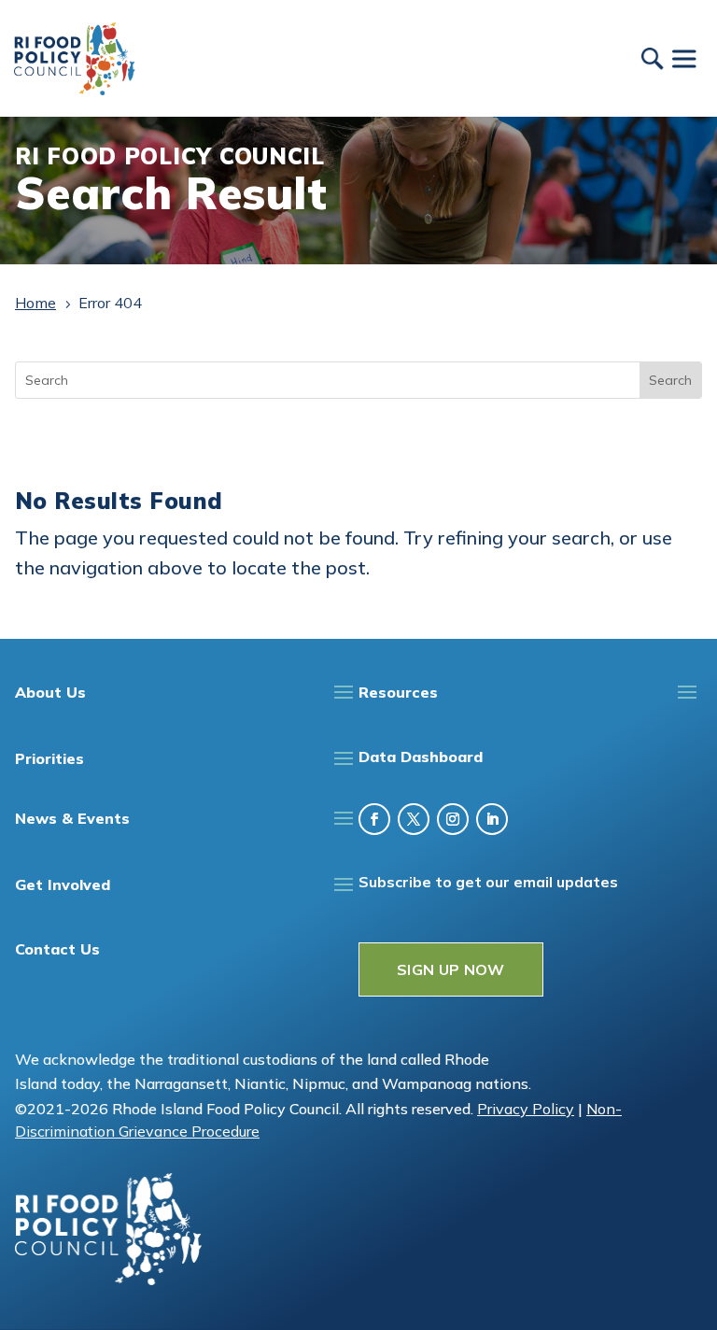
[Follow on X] (413, 819)
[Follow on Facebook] (374, 819)
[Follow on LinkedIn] (492, 819)
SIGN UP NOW (451, 969)
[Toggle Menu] (683, 58)
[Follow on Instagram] (453, 819)
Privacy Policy (525, 1108)
